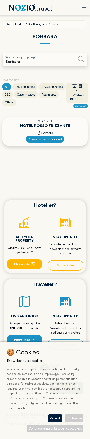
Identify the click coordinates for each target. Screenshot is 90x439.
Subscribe (65, 265)
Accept (55, 418)
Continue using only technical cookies (55, 428)
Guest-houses (26, 94)
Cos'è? (82, 106)
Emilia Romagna (34, 24)
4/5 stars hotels (25, 86)
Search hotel (13, 24)
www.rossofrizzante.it (46, 139)
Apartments (49, 94)
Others (9, 102)
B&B (7, 94)
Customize (74, 418)
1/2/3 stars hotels (52, 86)
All (7, 86)
